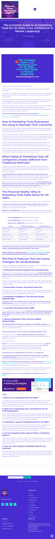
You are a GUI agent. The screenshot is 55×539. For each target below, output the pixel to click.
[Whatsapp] (11, 504)
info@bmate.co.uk (7, 523)
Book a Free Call (6, 528)
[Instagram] (6, 504)
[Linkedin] (2, 504)
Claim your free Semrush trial (37, 252)
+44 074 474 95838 (7, 526)
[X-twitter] (15, 504)
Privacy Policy (34, 481)
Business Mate (6, 499)
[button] (35, 9)
